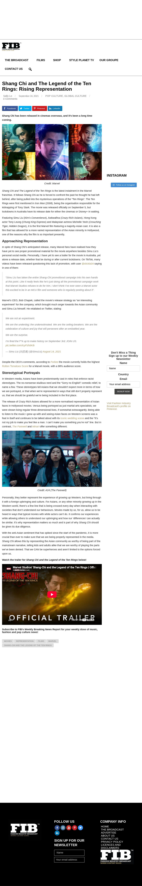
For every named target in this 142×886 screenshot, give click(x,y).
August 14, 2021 (52, 351)
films (41, 641)
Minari (35, 426)
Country (123, 374)
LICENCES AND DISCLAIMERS (111, 846)
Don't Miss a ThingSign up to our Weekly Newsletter (123, 355)
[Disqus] (52, 690)
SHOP (57, 60)
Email (123, 378)
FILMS (41, 60)
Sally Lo (7, 96)
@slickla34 (88, 263)
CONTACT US (14, 68)
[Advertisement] (71, 19)
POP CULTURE (54, 96)
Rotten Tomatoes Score (15, 366)
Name (123, 362)
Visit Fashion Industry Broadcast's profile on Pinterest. (119, 406)
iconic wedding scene (72, 418)
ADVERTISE (108, 832)
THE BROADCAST (16, 60)
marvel (52, 641)
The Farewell (19, 426)
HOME (105, 826)
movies (8, 641)
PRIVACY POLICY (112, 841)
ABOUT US (108, 835)
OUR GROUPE (108, 60)
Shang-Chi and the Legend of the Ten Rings (28, 645)
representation (25, 641)
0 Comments (10, 98)
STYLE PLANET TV (81, 60)
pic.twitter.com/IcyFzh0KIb (20, 345)
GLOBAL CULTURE (75, 96)
